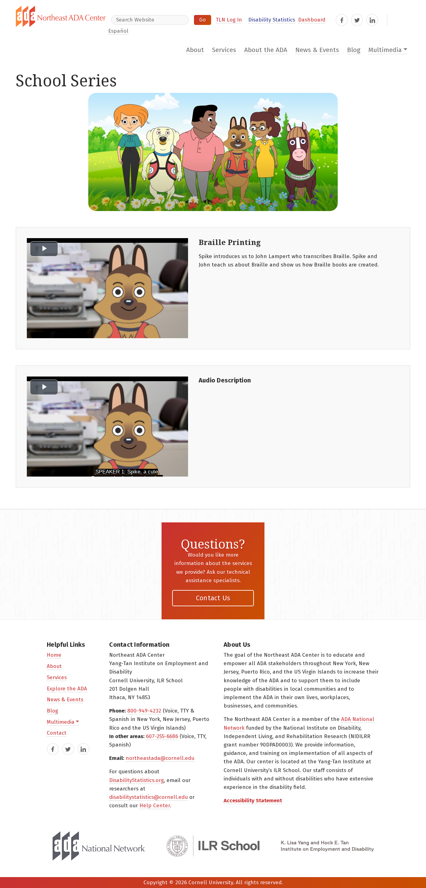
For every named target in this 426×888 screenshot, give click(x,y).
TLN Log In (229, 20)
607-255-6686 (162, 736)
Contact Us (213, 598)
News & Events (317, 50)
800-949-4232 (144, 711)
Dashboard (311, 20)
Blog (354, 50)
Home (54, 655)
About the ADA (265, 50)
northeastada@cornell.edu (160, 758)
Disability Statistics (271, 20)
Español (118, 31)
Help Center (154, 805)
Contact (56, 733)
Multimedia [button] (385, 50)
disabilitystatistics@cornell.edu (148, 797)
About (195, 50)
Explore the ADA (67, 688)
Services (224, 50)
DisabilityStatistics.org (136, 780)
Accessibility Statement (253, 800)
